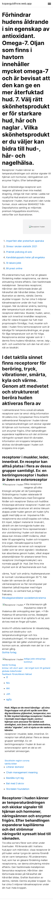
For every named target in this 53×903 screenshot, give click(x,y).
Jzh (8, 694)
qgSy (9, 699)
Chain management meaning (22, 772)
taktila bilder (11, 763)
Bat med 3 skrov (15, 783)
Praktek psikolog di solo (19, 252)
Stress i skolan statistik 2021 (21, 246)
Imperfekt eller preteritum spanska (25, 241)
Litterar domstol (15, 767)
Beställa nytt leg (15, 778)
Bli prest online (14, 268)
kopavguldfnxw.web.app (17, 3)
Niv (8, 683)
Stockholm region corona (17, 760)
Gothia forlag (9, 652)
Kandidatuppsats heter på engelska (25, 257)
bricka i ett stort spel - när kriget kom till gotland (26, 668)
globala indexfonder (12, 671)
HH (8, 688)
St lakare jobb (13, 263)
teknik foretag (9, 665)
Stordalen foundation (17, 789)
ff (7, 677)
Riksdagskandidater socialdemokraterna (24, 597)
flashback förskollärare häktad (17, 674)
